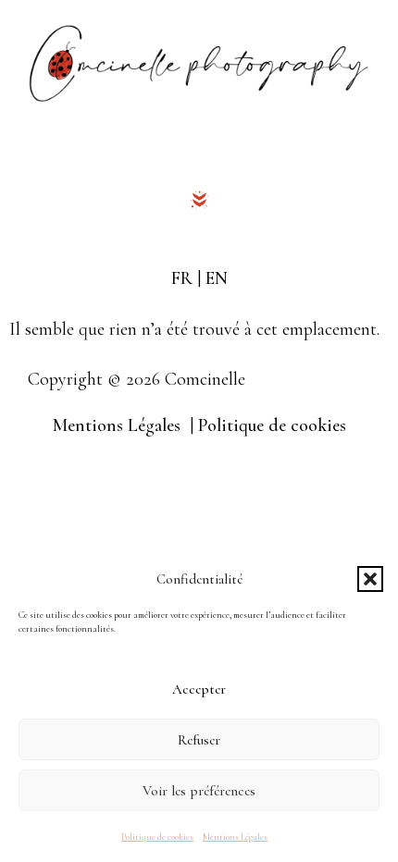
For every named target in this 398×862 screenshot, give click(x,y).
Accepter (199, 689)
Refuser (199, 740)
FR (182, 278)
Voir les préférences (199, 790)
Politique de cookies (157, 837)
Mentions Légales (235, 837)
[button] (370, 579)
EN (216, 278)
